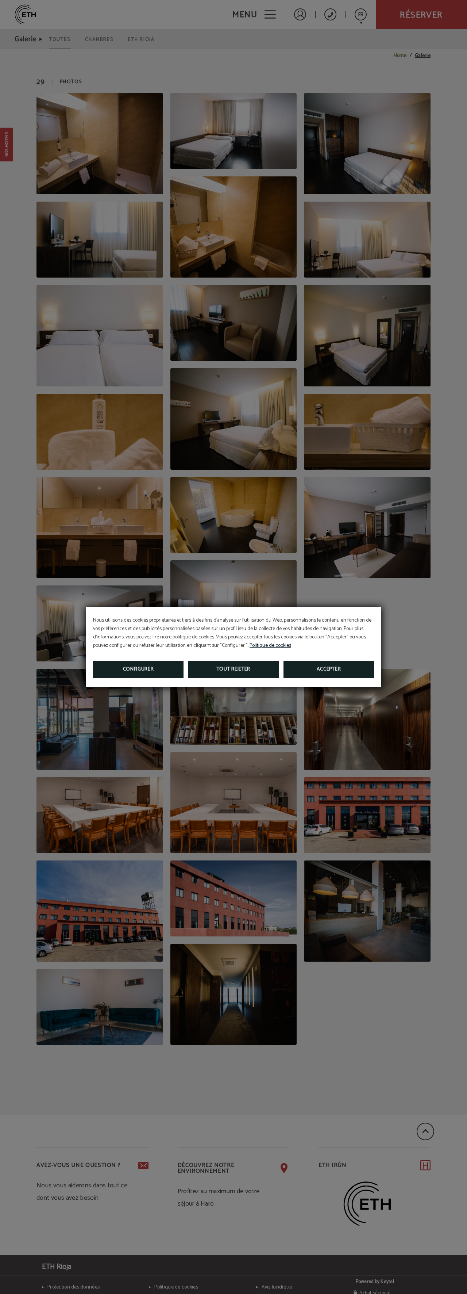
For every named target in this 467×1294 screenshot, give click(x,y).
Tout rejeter (233, 669)
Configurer (138, 669)
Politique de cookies (270, 645)
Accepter (329, 669)
